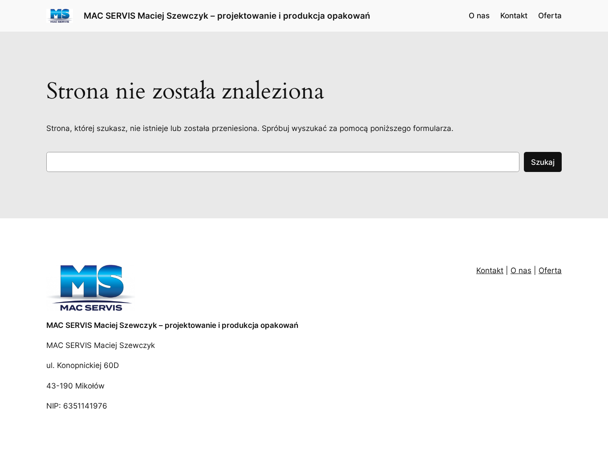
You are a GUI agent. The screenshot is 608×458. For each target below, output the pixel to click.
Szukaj (543, 162)
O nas (521, 270)
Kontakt (489, 270)
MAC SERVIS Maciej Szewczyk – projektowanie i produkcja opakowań (227, 15)
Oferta (550, 270)
